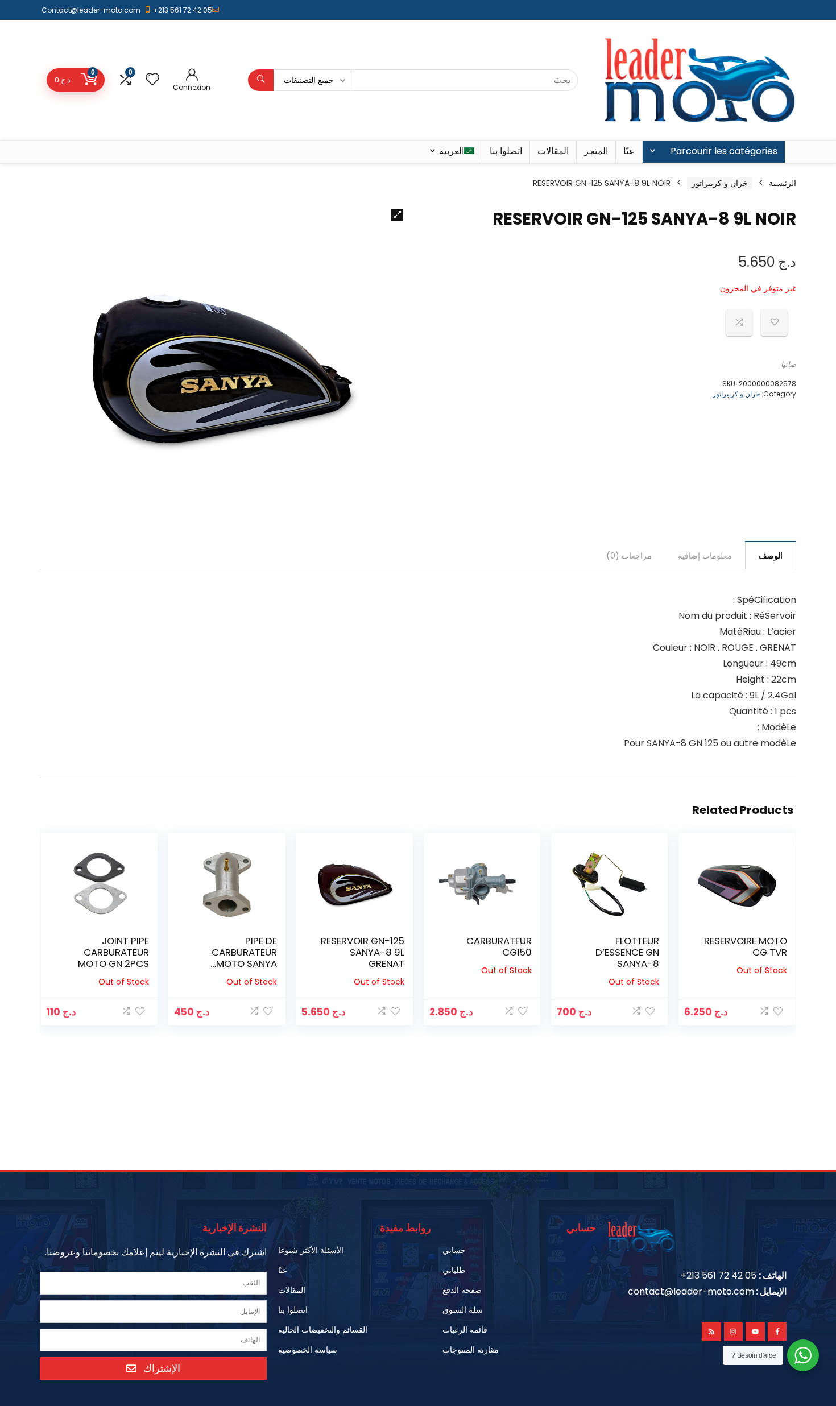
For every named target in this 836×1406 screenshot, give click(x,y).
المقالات (553, 151)
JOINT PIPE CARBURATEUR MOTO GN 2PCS (113, 952)
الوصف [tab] (771, 555)
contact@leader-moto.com (691, 1291)
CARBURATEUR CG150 (499, 946)
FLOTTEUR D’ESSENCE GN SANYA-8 (627, 952)
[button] (397, 215)
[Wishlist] (152, 80)
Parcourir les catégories (724, 151)
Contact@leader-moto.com (91, 10)
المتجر (596, 151)
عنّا (629, 151)
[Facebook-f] (777, 1332)
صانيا (788, 364)
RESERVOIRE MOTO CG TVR (745, 946)
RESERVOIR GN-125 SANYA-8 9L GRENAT (362, 952)
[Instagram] (733, 1332)
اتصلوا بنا (506, 151)
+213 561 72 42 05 (182, 10)
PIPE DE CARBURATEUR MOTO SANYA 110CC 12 (244, 958)
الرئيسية (782, 183)
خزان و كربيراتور (720, 183)
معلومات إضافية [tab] (705, 555)
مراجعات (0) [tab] (629, 555)
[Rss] (711, 1332)
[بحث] (261, 80)
